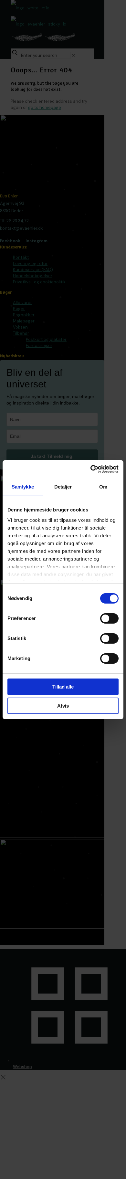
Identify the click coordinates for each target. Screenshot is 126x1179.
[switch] (109, 618)
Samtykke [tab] (23, 486)
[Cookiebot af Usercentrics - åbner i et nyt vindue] (91, 469)
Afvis (63, 706)
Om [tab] (103, 486)
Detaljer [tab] (63, 486)
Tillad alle (63, 687)
